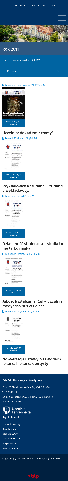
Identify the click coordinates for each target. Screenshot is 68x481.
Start (4, 60)
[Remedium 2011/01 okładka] (13, 329)
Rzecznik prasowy (11, 424)
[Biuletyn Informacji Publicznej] (33, 476)
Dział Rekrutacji (10, 429)
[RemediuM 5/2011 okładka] (13, 103)
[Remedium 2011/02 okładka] (13, 271)
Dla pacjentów (9, 443)
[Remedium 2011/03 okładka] (13, 213)
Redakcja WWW (10, 434)
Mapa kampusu (10, 448)
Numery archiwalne (19, 60)
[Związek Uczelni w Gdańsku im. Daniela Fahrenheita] (16, 409)
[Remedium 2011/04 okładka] (13, 156)
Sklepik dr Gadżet (11, 438)
